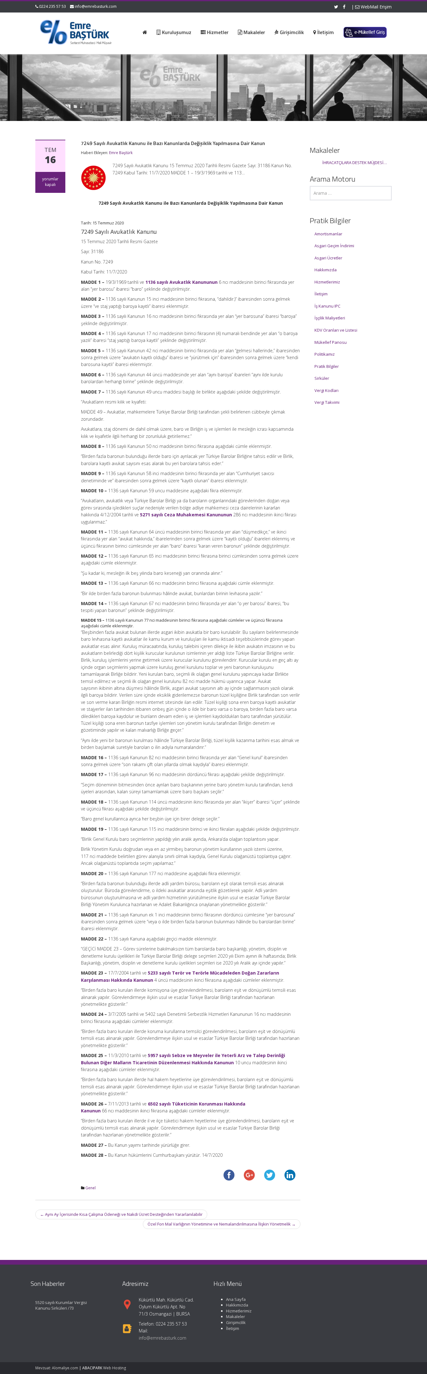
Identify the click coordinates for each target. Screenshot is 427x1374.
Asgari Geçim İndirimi (334, 245)
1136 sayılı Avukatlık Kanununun (181, 282)
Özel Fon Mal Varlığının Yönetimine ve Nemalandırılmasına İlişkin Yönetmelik (222, 1224)
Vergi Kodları (326, 390)
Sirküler (321, 378)
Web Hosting (114, 1368)
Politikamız (324, 354)
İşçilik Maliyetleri (329, 318)
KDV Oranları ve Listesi (335, 330)
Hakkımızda (325, 270)
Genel (90, 1188)
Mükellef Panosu (330, 342)
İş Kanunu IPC (327, 306)
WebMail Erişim (375, 7)
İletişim (321, 294)
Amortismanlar (328, 234)
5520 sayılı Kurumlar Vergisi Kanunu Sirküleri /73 (61, 1305)
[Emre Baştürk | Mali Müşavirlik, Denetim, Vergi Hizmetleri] (76, 31)
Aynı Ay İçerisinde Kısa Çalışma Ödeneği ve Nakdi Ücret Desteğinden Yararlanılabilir (121, 1214)
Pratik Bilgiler (326, 366)
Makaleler (235, 1317)
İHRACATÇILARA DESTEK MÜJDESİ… (354, 162)
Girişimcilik (236, 1322)
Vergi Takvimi (326, 402)
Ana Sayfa (236, 1299)
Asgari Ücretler (328, 258)
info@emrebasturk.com (96, 6)
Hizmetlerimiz (327, 282)
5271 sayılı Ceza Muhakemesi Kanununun (186, 515)
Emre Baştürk (121, 152)
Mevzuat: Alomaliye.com (56, 1368)
